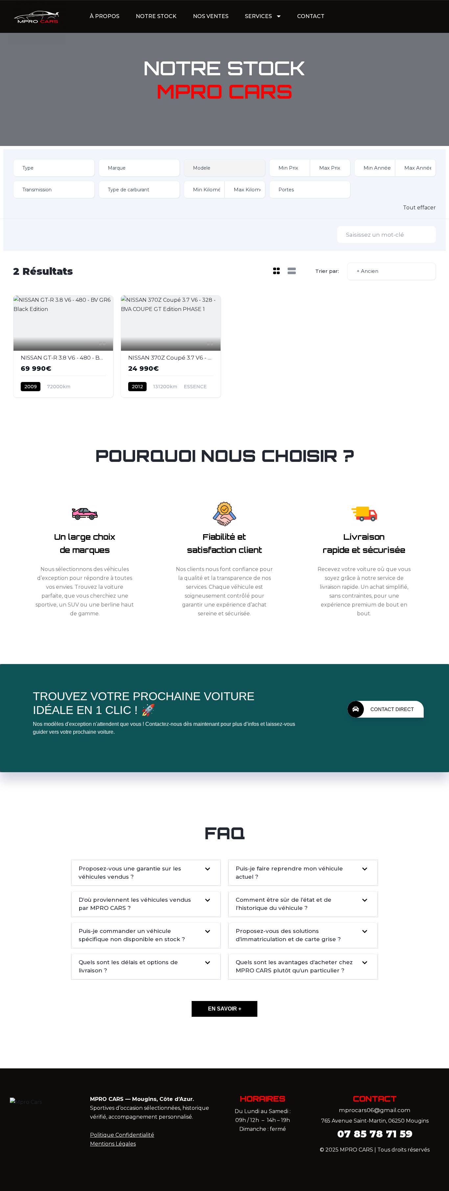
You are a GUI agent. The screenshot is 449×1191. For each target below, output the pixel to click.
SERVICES (258, 16)
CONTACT (310, 16)
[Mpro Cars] (38, 16)
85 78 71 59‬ (375, 1134)
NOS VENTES (210, 16)
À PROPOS (104, 16)
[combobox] (54, 168)
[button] (146, 873)
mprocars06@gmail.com (375, 1110)
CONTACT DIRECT (392, 709)
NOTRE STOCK (156, 16)
